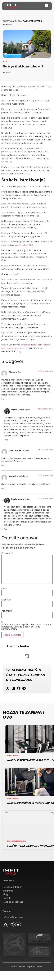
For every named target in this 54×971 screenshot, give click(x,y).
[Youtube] (18, 924)
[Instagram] (12, 924)
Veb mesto (7, 611)
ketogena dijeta (28, 344)
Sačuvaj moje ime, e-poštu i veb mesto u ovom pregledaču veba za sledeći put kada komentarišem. (26, 626)
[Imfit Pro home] (12, 6)
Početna (8, 21)
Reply (3, 399)
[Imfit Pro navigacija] (46, 5)
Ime (4, 588)
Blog (17, 21)
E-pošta (6, 600)
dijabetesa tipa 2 (21, 245)
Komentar (7, 553)
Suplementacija (19, 841)
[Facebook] (5, 924)
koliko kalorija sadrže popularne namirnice (25, 346)
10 (5, 260)
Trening (15, 755)
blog (19, 351)
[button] (8, 688)
